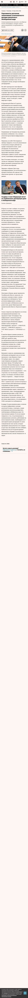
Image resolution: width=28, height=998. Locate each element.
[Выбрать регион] (17, 2)
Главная (3, 11)
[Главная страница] (2, 1)
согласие (6, 993)
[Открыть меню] (26, 2)
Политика (9, 11)
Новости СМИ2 (5, 443)
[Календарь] (11, 2)
